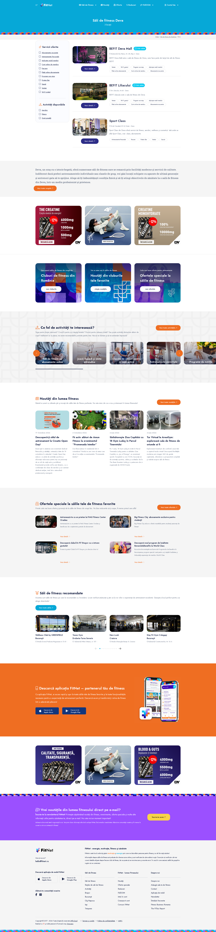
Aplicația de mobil (157, 893)
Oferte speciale (124, 885)
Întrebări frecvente (158, 900)
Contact (154, 889)
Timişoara (70, 924)
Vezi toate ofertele (168, 507)
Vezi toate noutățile (168, 402)
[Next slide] (179, 353)
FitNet (157, 37)
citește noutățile (101, 289)
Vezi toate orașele (44, 188)
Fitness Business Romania (160, 904)
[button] (99, 648)
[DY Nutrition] (58, 765)
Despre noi (155, 881)
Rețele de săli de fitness (94, 885)
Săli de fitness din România (168, 37)
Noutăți (106, 5)
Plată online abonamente (50, 72)
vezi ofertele (150, 289)
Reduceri (132, 5)
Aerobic (45, 110)
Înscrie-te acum (158, 817)
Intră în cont (122, 896)
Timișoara (88, 908)
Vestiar (44, 88)
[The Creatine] (58, 225)
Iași (86, 904)
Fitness (44, 114)
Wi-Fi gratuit (46, 92)
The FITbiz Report (158, 908)
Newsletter (155, 896)
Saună (44, 84)
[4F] (108, 225)
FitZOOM (121, 893)
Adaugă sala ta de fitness (160, 885)
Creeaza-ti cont (124, 900)
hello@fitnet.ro (42, 861)
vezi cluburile (51, 289)
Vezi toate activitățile (167, 328)
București (88, 896)
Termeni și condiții (88, 921)
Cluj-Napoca (89, 900)
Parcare (44, 68)
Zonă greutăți (46, 118)
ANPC (120, 921)
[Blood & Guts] (157, 765)
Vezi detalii (89, 69)
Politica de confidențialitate (106, 921)
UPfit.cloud (73, 921)
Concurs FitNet (123, 904)
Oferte (119, 5)
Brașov (87, 893)
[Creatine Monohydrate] (157, 225)
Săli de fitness (90, 881)
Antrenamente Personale (50, 56)
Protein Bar (46, 80)
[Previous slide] (36, 353)
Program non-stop (48, 76)
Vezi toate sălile (45, 608)
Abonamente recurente (50, 52)
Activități (88, 889)
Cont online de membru (50, 64)
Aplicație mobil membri (50, 60)
